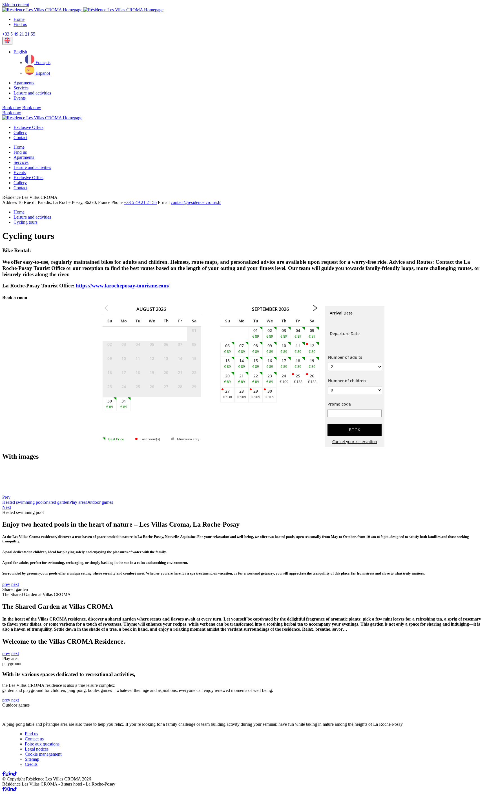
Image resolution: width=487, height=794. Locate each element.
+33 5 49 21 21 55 (18, 34)
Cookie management (43, 754)
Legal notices (36, 749)
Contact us (34, 738)
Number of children (347, 380)
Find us (20, 24)
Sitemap (32, 759)
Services (21, 87)
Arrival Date (341, 313)
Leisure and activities (32, 93)
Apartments (24, 82)
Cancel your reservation (354, 441)
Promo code (339, 404)
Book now (11, 107)
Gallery (20, 132)
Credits (31, 764)
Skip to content (15, 4)
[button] (20, 51)
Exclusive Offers (28, 127)
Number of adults (345, 357)
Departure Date (345, 333)
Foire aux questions (42, 744)
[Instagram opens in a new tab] (7, 773)
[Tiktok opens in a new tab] (15, 773)
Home (19, 19)
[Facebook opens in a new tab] (3, 773)
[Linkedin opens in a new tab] (11, 773)
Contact (20, 137)
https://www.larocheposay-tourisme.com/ (122, 286)
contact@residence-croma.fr (196, 202)
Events (20, 98)
